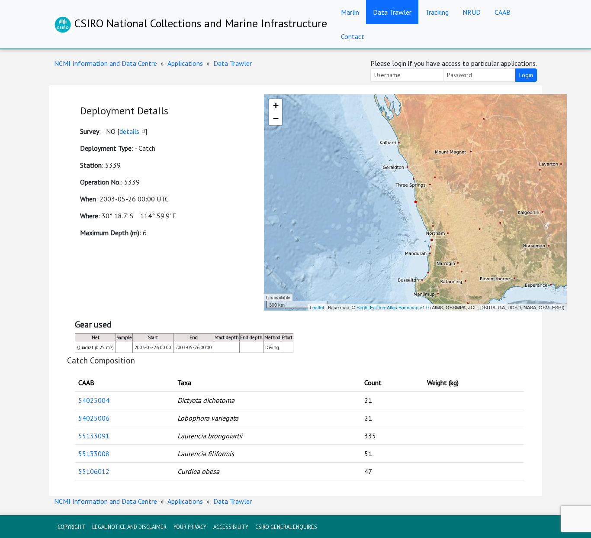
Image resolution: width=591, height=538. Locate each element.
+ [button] (276, 105)
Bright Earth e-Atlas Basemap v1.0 (393, 307)
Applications (185, 63)
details (129, 131)
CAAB (503, 12)
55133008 (93, 453)
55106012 (93, 471)
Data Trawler (392, 12)
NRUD (472, 12)
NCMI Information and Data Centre (105, 63)
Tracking (437, 12)
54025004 (93, 400)
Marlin (350, 12)
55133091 (93, 435)
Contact (352, 36)
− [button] (276, 118)
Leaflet (317, 307)
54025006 (93, 418)
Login (526, 75)
